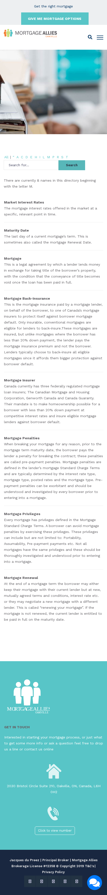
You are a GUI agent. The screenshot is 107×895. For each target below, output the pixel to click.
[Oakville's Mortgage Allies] (31, 33)
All (6, 157)
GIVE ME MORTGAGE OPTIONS (54, 19)
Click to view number (55, 830)
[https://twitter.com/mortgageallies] (30, 881)
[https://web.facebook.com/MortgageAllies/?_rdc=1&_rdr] (41, 881)
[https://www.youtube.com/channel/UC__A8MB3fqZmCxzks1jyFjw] (65, 881)
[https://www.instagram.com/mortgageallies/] (53, 881)
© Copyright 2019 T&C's (75, 866)
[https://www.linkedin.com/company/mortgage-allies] (76, 881)
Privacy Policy (53, 872)
